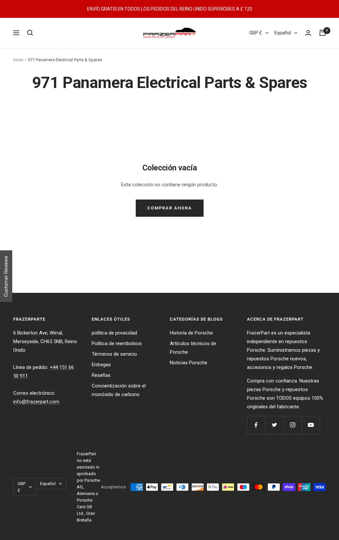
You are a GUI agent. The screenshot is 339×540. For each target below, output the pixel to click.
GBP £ (255, 32)
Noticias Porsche (188, 363)
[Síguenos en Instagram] (292, 425)
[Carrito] (322, 33)
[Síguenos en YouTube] (311, 425)
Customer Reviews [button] (6, 276)
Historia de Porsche (191, 333)
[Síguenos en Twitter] (274, 425)
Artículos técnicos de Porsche (193, 347)
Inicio (18, 59)
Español (282, 32)
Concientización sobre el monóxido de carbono (119, 390)
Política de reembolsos (117, 343)
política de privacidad (114, 333)
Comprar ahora (169, 207)
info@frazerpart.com (36, 402)
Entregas (101, 365)
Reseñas (101, 375)
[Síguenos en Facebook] (256, 425)
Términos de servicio (114, 354)
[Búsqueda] (30, 33)
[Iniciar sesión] (308, 33)
